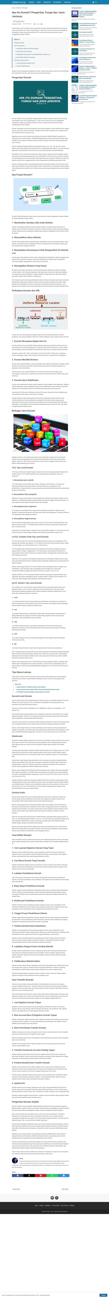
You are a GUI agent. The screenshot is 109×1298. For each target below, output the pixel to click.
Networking (57, 2)
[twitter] (29, 1175)
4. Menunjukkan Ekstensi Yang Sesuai (25, 57)
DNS (55, 1087)
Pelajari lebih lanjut (45, 1295)
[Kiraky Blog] (19, 2)
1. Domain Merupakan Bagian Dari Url (25, 63)
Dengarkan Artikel (19, 21)
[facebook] (17, 1175)
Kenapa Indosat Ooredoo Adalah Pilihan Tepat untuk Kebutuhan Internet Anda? (38, 689)
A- (34, 24)
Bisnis (39, 2)
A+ (41, 24)
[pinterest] (40, 1175)
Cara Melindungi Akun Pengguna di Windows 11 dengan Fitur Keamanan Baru (88, 97)
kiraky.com (55, 353)
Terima (103, 1295)
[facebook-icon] (52, 1198)
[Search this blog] (96, 2)
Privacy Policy (55, 1205)
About (36, 1205)
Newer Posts (16, 1189)
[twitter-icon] (56, 1198)
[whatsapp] (52, 1175)
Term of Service (65, 1205)
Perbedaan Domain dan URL (21, 60)
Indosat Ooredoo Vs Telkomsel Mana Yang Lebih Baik (31, 687)
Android (31, 2)
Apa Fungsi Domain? (19, 45)
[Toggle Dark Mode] (93, 2)
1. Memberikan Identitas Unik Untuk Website (26, 48)
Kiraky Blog (56, 1211)
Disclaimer (47, 1205)
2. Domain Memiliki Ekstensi (22, 66)
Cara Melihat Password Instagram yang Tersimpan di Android (33, 692)
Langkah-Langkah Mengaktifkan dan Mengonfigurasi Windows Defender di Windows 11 (88, 87)
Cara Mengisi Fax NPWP (85, 32)
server (59, 345)
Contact (41, 1205)
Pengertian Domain (19, 42)
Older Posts (65, 1189)
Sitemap (72, 1205)
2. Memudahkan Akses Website (23, 51)
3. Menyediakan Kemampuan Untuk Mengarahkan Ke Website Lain (32, 54)
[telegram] (63, 1175)
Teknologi (67, 2)
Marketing (47, 2)
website (52, 160)
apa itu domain (41, 676)
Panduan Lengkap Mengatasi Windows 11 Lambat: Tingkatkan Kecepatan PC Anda (88, 68)
